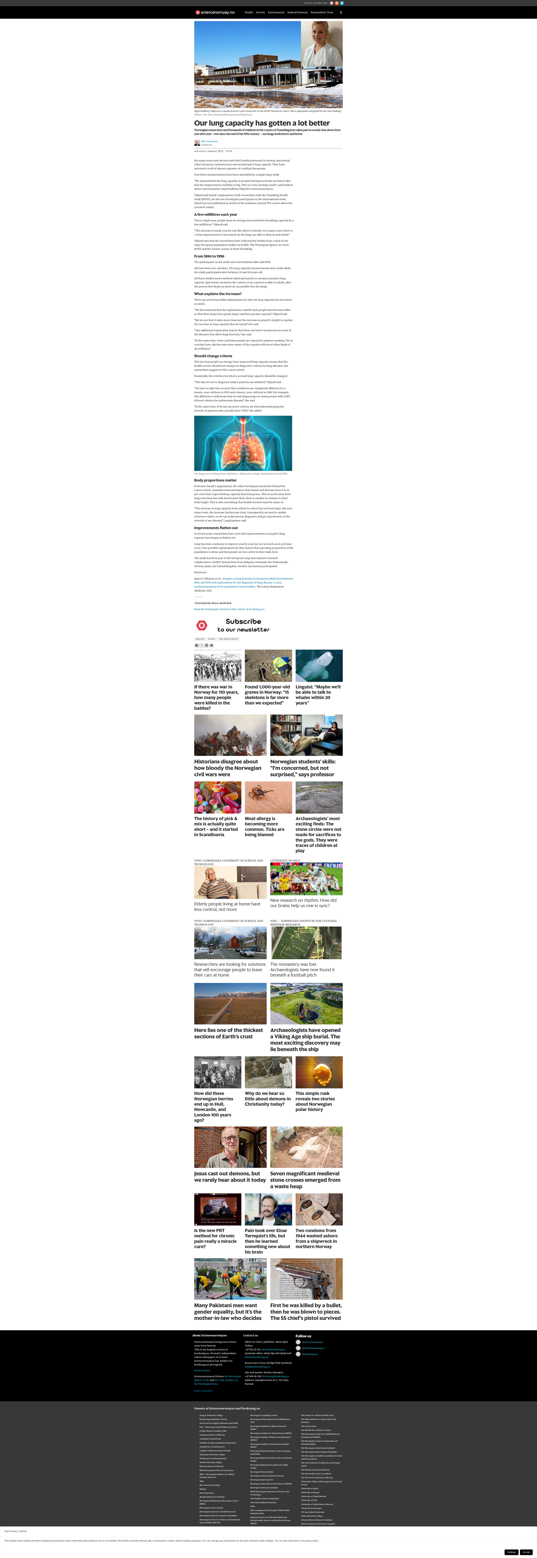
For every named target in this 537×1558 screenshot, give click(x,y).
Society (260, 12)
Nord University (207, 1493)
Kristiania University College (212, 1454)
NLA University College (210, 1485)
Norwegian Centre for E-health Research (218, 1512)
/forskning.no (310, 1354)
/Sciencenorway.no (312, 1342)
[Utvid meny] (341, 12)
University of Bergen (310, 1492)
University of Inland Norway (313, 1496)
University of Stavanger (311, 1508)
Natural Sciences (298, 12)
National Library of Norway (211, 1466)
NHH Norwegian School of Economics (217, 1470)
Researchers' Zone (322, 12)
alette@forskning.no (256, 1357)
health (200, 639)
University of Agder (309, 1488)
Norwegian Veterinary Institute (264, 1488)
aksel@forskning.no (273, 1349)
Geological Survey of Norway (212, 1435)
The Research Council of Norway (315, 1470)
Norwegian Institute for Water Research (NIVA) (271, 1433)
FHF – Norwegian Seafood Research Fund (218, 1427)
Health (249, 12)
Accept (526, 1552)
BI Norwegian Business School (213, 1419)
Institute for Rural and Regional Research (218, 1443)
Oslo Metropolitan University (263, 1502)
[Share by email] (211, 645)
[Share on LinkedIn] (206, 645)
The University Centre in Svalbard (316, 1474)
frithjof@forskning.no (257, 1366)
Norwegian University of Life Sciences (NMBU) (271, 1484)
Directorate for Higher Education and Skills (219, 1423)
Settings (511, 1552)
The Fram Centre (308, 1426)
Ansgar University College (211, 1415)
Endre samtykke (203, 1390)
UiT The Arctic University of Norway (317, 1477)
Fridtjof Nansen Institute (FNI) (213, 1431)
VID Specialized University (313, 1512)
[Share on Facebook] (196, 645)
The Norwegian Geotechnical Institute (318, 1448)
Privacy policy (202, 1370)
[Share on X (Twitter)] (201, 645)
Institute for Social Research (212, 1447)
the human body (228, 639)
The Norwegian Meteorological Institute (319, 1452)
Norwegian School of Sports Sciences (267, 1476)
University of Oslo (309, 1500)
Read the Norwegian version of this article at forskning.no (229, 609)
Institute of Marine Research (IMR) (215, 1450)
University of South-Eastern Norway (317, 1504)
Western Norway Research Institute (316, 1520)
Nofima (203, 1489)
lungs (211, 639)
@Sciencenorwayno (313, 1348)
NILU (202, 1481)
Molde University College (211, 1462)
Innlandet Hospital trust (210, 1439)
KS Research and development (213, 1458)
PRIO (252, 1506)
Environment (276, 12)
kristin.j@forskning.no (276, 1376)
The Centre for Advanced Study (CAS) (317, 1415)
